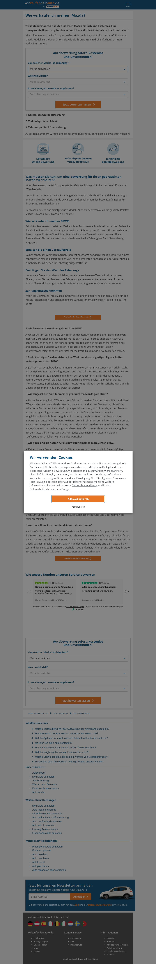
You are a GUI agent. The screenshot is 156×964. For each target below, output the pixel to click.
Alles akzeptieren (78, 498)
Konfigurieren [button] (78, 506)
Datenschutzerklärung (85, 485)
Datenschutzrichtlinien (43, 489)
